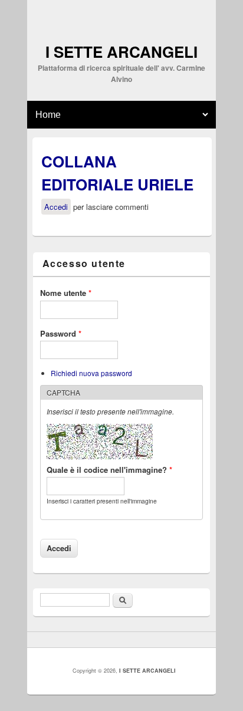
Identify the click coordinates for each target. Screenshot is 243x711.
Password (60, 333)
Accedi (56, 206)
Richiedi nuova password (91, 373)
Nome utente (65, 292)
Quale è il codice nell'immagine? (109, 469)
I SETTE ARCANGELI (147, 670)
